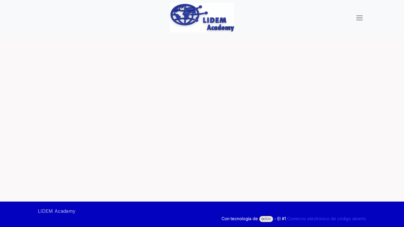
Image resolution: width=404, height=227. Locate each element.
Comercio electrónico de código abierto (326, 218)
